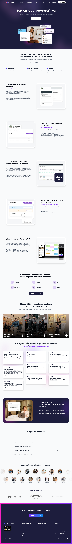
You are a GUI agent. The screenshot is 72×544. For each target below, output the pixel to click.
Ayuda (23, 529)
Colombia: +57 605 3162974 (60, 533)
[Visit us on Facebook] (61, 538)
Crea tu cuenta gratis (36, 293)
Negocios (22, 2)
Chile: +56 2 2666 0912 (59, 527)
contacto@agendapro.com (60, 525)
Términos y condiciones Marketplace (42, 530)
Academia (24, 531)
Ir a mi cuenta (54, 2)
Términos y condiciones (42, 527)
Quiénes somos (25, 533)
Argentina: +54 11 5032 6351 (60, 531)
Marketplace (24, 527)
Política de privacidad (42, 525)
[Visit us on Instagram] (58, 538)
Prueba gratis (62, 2)
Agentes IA (37, 2)
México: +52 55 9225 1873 (60, 529)
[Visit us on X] (64, 538)
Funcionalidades (29, 2)
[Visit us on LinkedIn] (67, 538)
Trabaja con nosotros (26, 535)
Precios (43, 2)
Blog (23, 525)
